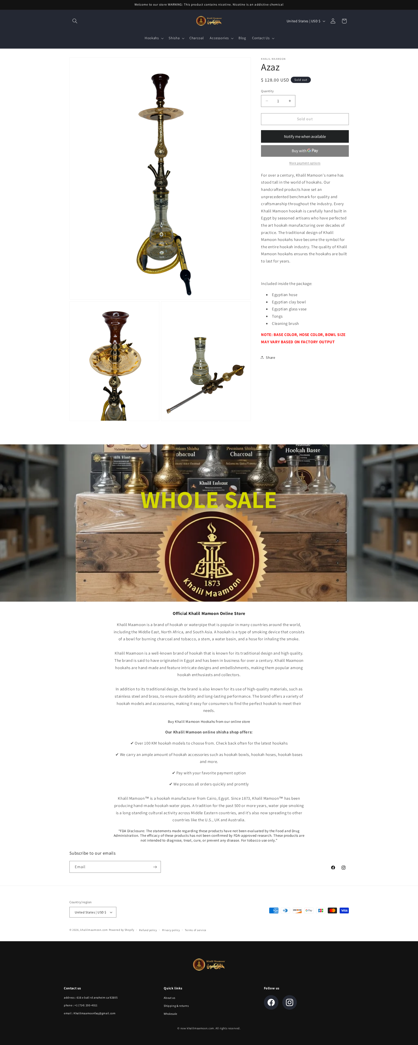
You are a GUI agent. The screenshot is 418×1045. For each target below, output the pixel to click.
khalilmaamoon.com (94, 930)
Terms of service (195, 930)
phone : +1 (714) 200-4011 (80, 1005)
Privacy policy (171, 930)
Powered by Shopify (121, 930)
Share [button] (270, 357)
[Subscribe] (154, 867)
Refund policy (148, 930)
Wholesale (170, 1013)
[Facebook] (271, 1002)
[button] (75, 21)
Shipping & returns (176, 1006)
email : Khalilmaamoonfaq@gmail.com (89, 1013)
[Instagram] (289, 1002)
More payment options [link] (305, 163)
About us (169, 998)
